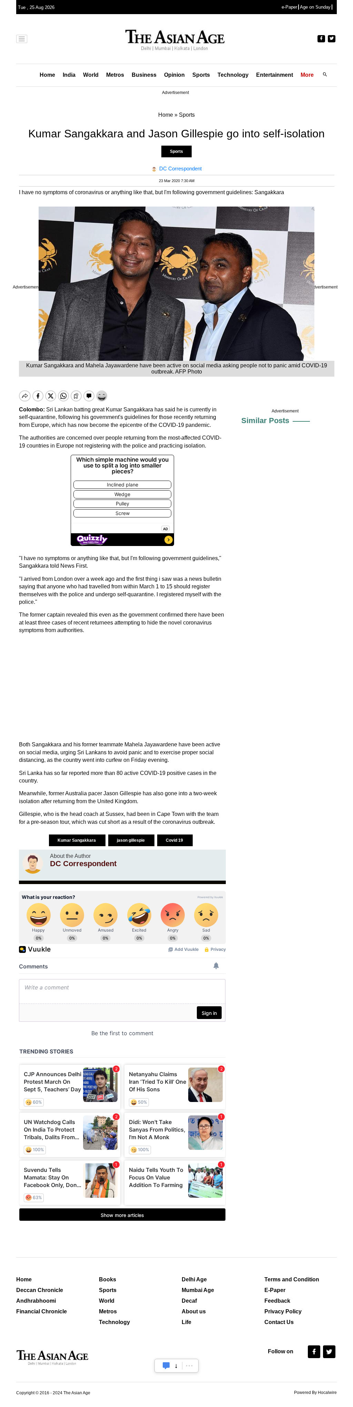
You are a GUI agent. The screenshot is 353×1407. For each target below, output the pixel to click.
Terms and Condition (291, 1279)
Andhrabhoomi (36, 1301)
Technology (233, 75)
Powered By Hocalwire (315, 1392)
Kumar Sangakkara (77, 840)
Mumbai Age (198, 1290)
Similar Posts (265, 420)
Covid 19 (175, 840)
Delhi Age (194, 1279)
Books (107, 1279)
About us (194, 1311)
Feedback (277, 1301)
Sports (201, 75)
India (69, 75)
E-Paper (274, 1290)
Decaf (189, 1301)
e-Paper (289, 7)
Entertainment (274, 75)
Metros (115, 75)
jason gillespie (131, 840)
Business (144, 75)
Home (47, 75)
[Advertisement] (122, 687)
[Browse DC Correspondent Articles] (32, 863)
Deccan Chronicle (39, 1290)
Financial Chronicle (41, 1311)
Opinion (174, 75)
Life (186, 1322)
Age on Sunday (315, 7)
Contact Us (279, 1322)
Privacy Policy (283, 1311)
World (91, 75)
